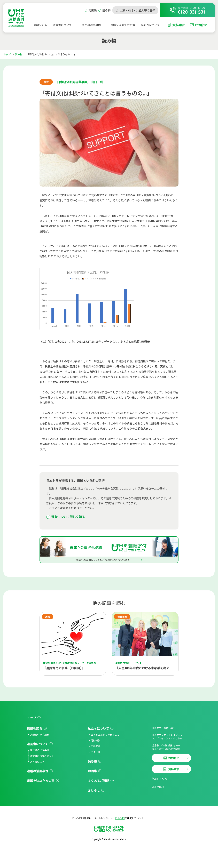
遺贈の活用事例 (91, 25)
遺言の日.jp (158, 786)
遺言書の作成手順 (39, 750)
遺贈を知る (40, 25)
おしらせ (94, 790)
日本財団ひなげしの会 (164, 727)
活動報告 (95, 740)
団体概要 (95, 746)
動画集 (92, 771)
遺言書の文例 (37, 761)
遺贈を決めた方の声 (123, 25)
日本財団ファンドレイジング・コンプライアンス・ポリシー (168, 736)
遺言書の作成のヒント (42, 756)
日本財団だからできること (105, 734)
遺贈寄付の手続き (39, 734)
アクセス (95, 752)
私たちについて (150, 25)
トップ (7, 54)
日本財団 (120, 818)
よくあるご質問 (98, 780)
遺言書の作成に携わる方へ (166, 747)
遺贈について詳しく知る (68, 516)
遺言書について (62, 25)
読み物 (18, 54)
